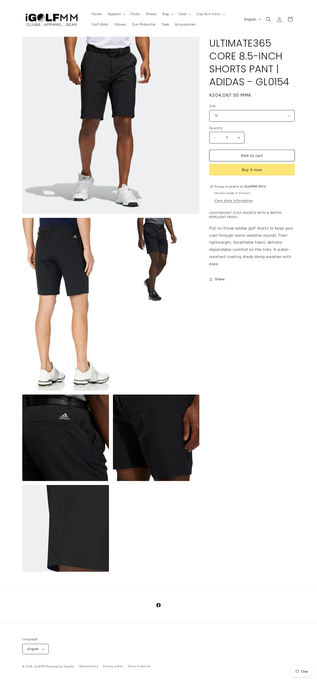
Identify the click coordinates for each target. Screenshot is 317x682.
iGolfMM (40, 666)
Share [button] (220, 279)
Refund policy (88, 666)
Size (212, 106)
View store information (233, 201)
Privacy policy (113, 666)
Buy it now (252, 170)
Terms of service (139, 666)
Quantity (216, 128)
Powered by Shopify (60, 666)
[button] (116, 14)
